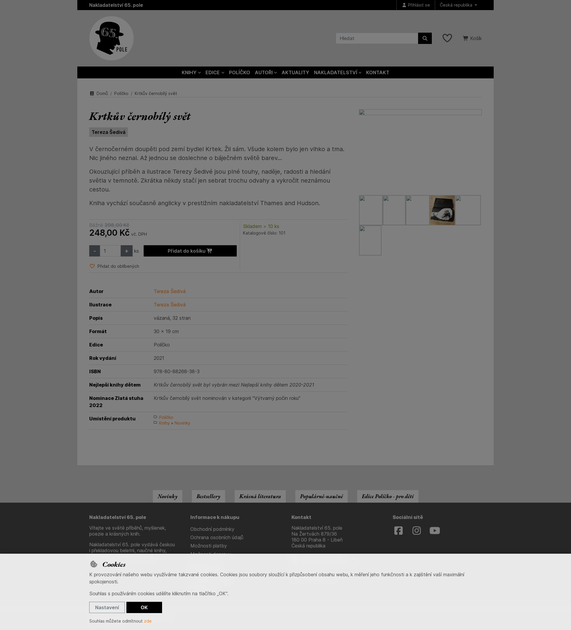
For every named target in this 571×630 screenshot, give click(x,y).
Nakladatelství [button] (335, 72)
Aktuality (295, 72)
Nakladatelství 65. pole (116, 5)
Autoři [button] (264, 72)
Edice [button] (213, 72)
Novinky (182, 422)
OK (144, 607)
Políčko (239, 72)
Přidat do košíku (187, 251)
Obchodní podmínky (212, 529)
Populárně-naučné (321, 496)
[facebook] (398, 531)
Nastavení (107, 607)
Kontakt (377, 72)
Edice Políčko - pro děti (388, 496)
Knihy (164, 422)
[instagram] (417, 531)
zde (148, 620)
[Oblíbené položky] (447, 38)
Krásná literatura (260, 496)
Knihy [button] (189, 72)
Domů (102, 93)
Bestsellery (208, 496)
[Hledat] (425, 38)
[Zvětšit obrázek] (420, 149)
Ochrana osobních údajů (216, 537)
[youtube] (435, 531)
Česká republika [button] (456, 4)
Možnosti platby (208, 546)
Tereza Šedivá (109, 132)
